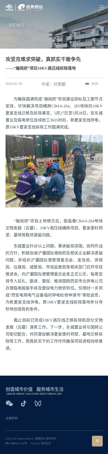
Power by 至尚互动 (40, 443)
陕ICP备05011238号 (16, 443)
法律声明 (12, 418)
